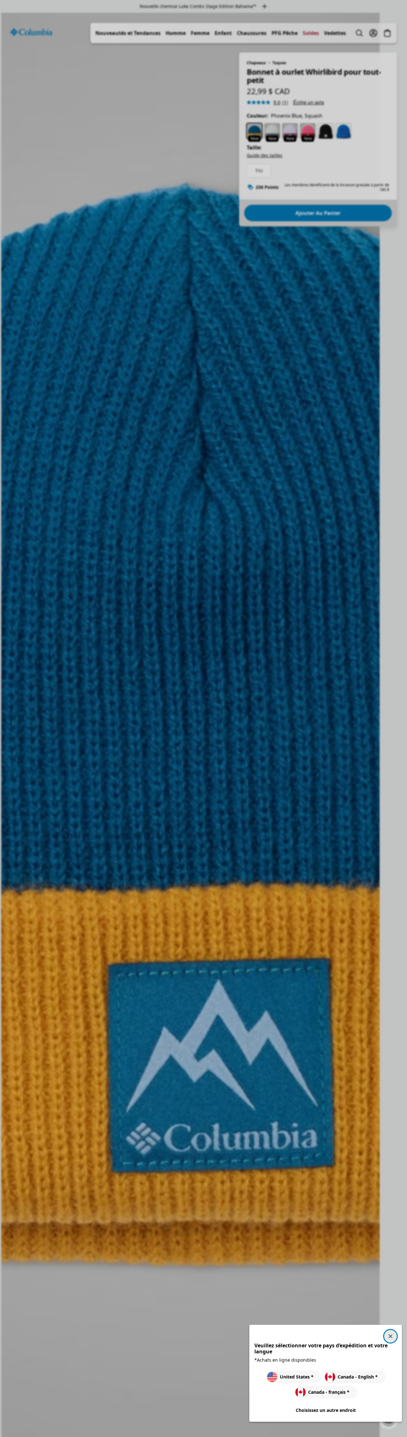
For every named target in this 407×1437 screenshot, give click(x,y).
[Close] (390, 1336)
